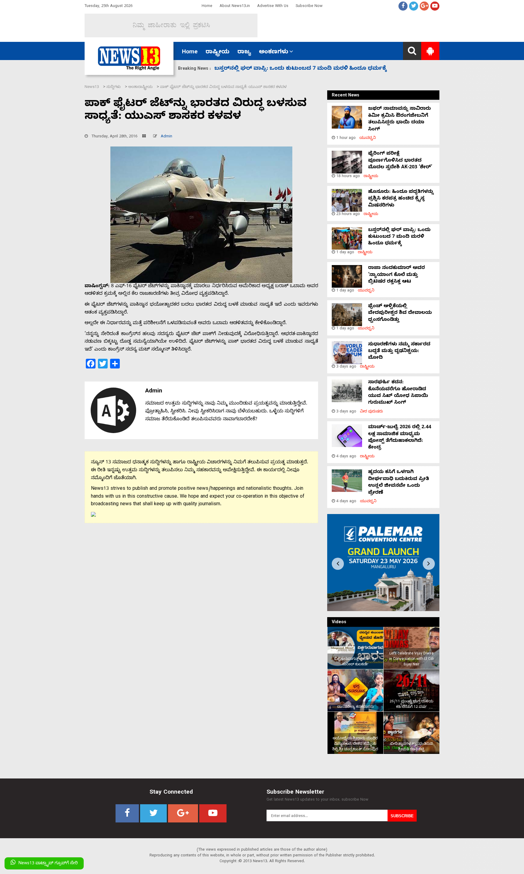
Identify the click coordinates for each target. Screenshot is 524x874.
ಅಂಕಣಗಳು (273, 52)
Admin (166, 137)
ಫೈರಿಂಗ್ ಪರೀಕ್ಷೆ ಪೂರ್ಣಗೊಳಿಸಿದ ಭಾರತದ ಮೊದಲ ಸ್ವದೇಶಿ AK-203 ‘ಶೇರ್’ (400, 161)
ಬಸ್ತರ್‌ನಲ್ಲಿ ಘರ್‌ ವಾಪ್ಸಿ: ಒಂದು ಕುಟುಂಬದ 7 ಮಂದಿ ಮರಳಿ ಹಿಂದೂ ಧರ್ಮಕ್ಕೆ (399, 237)
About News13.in (235, 6)
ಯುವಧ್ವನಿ (367, 138)
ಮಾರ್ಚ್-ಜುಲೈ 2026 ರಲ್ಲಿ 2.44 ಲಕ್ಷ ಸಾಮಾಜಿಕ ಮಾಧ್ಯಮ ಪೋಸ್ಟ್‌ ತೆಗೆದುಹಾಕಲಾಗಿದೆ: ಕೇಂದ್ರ (399, 437)
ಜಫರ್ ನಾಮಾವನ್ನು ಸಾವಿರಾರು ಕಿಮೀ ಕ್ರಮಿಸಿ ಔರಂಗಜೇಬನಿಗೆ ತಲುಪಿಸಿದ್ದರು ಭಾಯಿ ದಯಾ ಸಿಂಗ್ (399, 119)
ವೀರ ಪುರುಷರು (371, 412)
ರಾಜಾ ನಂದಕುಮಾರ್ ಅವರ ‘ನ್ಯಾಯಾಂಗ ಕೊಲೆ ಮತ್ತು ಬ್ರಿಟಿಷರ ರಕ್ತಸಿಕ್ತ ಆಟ (396, 275)
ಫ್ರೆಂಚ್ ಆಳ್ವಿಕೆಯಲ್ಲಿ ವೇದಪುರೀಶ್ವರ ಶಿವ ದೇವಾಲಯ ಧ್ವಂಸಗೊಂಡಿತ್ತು (400, 313)
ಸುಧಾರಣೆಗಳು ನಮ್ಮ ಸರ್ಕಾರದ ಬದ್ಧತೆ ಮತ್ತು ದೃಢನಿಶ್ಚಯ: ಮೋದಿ (287, 69)
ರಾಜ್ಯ (244, 52)
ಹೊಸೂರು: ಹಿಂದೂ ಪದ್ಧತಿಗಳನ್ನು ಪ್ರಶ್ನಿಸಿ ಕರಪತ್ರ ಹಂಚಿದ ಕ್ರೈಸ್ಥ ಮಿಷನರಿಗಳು (401, 199)
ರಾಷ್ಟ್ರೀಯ (218, 52)
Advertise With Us (272, 6)
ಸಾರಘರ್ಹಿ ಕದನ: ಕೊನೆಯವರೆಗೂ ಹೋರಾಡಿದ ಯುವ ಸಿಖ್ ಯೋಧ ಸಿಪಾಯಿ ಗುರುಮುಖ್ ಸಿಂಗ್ (398, 392)
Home (207, 6)
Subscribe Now (309, 6)
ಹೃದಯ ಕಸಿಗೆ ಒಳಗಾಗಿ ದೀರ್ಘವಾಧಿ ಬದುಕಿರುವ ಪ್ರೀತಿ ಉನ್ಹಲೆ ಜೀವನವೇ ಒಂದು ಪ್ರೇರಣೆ (398, 482)
